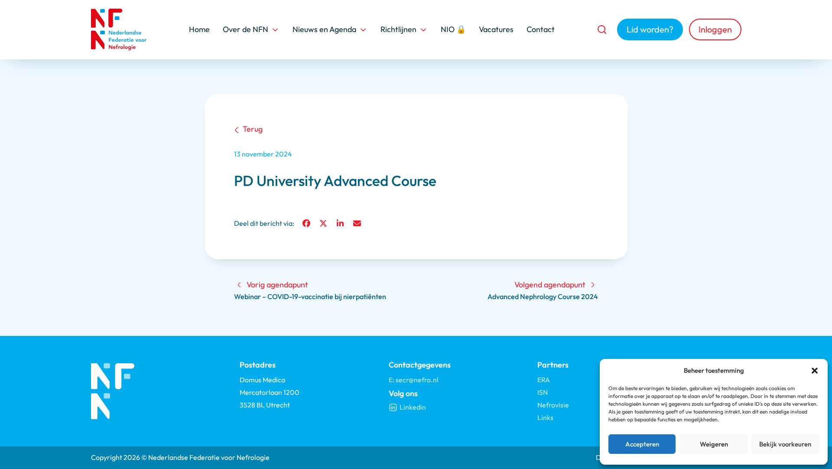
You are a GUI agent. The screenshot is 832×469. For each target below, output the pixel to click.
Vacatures (496, 29)
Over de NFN (245, 29)
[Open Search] (601, 29)
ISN (542, 392)
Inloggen (715, 29)
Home (199, 29)
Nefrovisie (553, 405)
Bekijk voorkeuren (785, 444)
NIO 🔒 (453, 29)
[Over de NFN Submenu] (275, 29)
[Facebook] (306, 223)
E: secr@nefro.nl (414, 379)
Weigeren (714, 444)
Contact (540, 29)
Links (545, 417)
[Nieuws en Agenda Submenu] (363, 29)
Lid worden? (650, 29)
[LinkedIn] (340, 223)
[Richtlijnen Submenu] (423, 29)
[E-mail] (357, 223)
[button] (814, 370)
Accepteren (642, 444)
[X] (323, 223)
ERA (543, 379)
